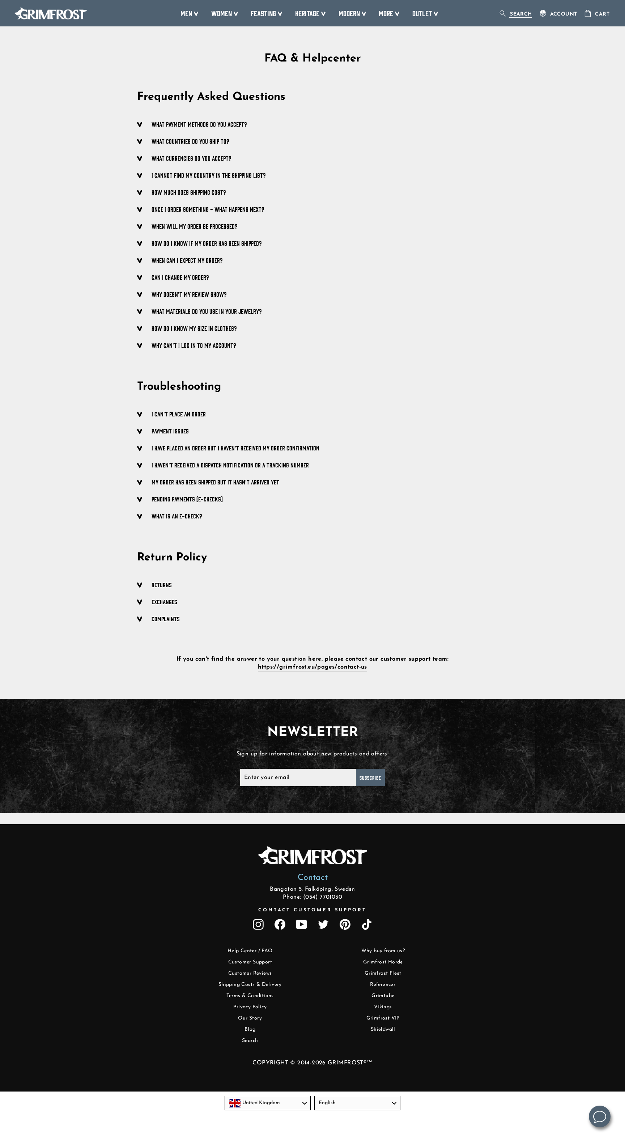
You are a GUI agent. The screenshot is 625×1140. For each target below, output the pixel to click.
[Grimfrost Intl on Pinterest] (345, 924)
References (383, 984)
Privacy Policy (250, 1007)
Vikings (383, 1007)
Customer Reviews (250, 973)
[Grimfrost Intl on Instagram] (258, 924)
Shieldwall (383, 1029)
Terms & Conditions (250, 996)
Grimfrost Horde (383, 962)
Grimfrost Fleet (383, 973)
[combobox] (268, 1103)
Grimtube (382, 996)
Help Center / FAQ (250, 951)
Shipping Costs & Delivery (250, 984)
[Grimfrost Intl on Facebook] (280, 924)
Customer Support (250, 962)
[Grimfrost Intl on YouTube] (301, 924)
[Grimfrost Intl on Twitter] (323, 924)
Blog (250, 1029)
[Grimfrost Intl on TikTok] (366, 924)
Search (250, 1040)
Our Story (250, 1018)
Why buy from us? (383, 951)
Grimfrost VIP (383, 1018)
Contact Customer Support (312, 910)
